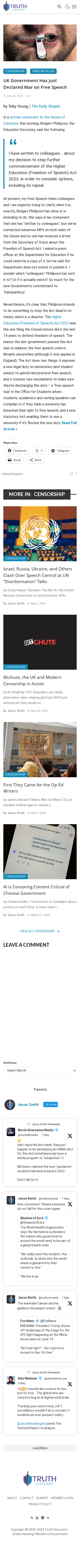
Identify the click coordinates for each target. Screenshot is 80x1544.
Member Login (62, 1498)
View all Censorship (37, 931)
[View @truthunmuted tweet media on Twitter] (59, 1308)
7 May (45, 1135)
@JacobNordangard (31, 1423)
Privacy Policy (40, 1504)
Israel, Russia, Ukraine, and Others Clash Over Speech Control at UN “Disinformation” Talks (37, 575)
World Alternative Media (36, 1130)
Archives (10, 1062)
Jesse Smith (16, 603)
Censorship (15, 71)
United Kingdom (12, 474)
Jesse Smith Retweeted (46, 1124)
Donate (42, 1498)
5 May (21, 1383)
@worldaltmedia (28, 1135)
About (12, 1498)
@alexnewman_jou (55, 1378)
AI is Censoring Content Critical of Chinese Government (36, 890)
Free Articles (43, 71)
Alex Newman (27, 1378)
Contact (27, 1498)
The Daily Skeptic (46, 106)
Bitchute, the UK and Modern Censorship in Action (32, 680)
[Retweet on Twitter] (28, 1124)
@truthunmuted (48, 1198)
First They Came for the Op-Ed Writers (33, 788)
